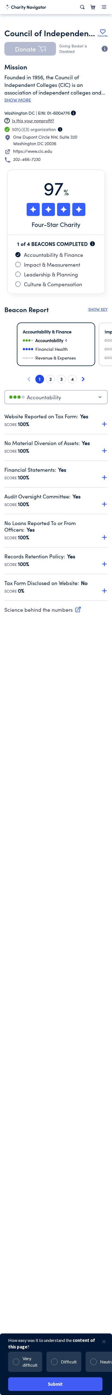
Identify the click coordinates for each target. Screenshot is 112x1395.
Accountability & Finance (53, 254)
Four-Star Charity (56, 224)
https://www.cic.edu (32, 151)
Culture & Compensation (53, 284)
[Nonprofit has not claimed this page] (7, 120)
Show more (17, 100)
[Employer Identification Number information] (73, 113)
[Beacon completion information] (92, 243)
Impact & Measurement (52, 264)
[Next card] (83, 379)
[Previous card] (28, 379)
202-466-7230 (27, 159)
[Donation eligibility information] (105, 49)
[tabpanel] (56, 506)
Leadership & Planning (51, 274)
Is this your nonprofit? (33, 120)
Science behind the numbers (38, 609)
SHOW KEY (98, 309)
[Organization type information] (60, 129)
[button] (30, 49)
